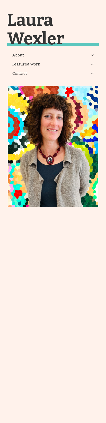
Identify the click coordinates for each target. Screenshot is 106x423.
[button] (53, 55)
